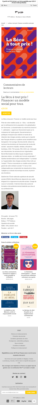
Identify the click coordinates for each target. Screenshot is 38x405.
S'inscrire (31, 392)
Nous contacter (19, 343)
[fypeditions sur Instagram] (21, 377)
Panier (35, 5)
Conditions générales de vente (19, 338)
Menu (5, 5)
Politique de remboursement (19, 348)
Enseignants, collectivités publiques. (19, 341)
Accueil (3, 23)
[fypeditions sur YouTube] (25, 377)
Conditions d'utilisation (19, 345)
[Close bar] (37, 1)
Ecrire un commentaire (27, 92)
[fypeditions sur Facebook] (17, 377)
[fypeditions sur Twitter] (13, 377)
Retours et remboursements (19, 334)
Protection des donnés (19, 336)
